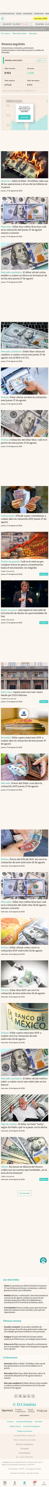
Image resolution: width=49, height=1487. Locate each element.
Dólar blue (27, 14)
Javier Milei (39, 14)
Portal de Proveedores (31, 1426)
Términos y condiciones (24, 1444)
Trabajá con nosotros (24, 1431)
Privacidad (25, 1448)
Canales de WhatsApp (24, 1422)
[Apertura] (7, 1410)
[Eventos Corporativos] (20, 1411)
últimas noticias (7, 14)
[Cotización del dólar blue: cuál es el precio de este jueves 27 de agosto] (24, 423)
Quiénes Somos (15, 1426)
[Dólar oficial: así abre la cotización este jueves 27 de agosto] (24, 381)
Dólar (18, 14)
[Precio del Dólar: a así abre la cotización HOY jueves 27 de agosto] (24, 767)
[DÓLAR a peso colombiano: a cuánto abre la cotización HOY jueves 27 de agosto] (24, 499)
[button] (43, 1260)
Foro (34, 1485)
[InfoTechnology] (24, 1416)
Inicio (24, 1484)
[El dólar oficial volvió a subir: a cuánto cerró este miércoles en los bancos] (24, 1062)
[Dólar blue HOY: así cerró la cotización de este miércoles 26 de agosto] (24, 973)
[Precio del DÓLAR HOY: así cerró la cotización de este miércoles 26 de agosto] (24, 843)
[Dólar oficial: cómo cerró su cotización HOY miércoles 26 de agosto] (24, 931)
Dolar (14, 1484)
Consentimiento (24, 1453)
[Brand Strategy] (31, 1411)
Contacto (10, 1422)
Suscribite (24, 117)
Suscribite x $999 (40, 18)
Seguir (40, 60)
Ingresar (44, 1484)
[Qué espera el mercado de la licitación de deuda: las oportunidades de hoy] (24, 593)
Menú (5, 1484)
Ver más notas (24, 1193)
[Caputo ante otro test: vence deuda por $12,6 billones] (24, 675)
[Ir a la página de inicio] (3, 18)
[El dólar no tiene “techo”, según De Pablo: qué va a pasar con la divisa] (24, 1108)
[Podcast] (42, 1410)
